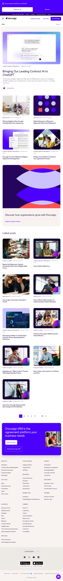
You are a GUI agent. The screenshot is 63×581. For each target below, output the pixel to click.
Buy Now (46, 18)
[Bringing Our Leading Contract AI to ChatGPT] (31, 48)
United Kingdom (29, 551)
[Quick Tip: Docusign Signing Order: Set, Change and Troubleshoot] (16, 389)
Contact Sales (35, 18)
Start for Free (11, 442)
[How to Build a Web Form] (46, 249)
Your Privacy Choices (25, 573)
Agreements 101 (6, 117)
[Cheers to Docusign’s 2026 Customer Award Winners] (46, 318)
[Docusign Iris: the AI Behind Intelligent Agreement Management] (16, 139)
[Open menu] (3, 19)
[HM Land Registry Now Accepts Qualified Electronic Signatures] (16, 106)
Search (27, 14)
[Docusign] (11, 18)
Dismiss (47, 9)
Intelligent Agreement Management (11, 66)
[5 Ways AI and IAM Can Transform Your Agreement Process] (46, 139)
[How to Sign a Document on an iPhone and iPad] (46, 356)
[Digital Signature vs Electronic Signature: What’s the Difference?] (46, 106)
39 (42, 416)
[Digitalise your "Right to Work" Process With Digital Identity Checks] (16, 356)
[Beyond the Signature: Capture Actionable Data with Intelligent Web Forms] (16, 249)
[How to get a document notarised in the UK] (16, 284)
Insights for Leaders (7, 260)
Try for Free (56, 18)
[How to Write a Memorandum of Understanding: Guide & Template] (46, 284)
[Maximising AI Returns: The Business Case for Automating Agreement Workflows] (16, 318)
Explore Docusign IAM (13, 449)
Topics (58, 24)
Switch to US (17, 9)
